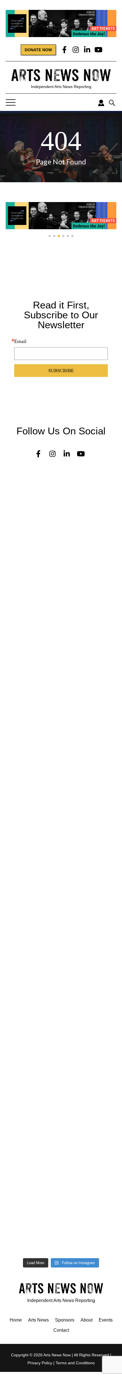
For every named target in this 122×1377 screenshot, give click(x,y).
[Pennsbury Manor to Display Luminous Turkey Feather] (61, 825)
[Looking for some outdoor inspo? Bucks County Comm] (61, 863)
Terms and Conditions (75, 1363)
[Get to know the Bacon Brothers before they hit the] (61, 1194)
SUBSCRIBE (61, 370)
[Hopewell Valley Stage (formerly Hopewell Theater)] (61, 484)
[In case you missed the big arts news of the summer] (61, 928)
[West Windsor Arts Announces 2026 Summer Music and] (61, 956)
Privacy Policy (40, 1363)
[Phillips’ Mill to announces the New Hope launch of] (61, 1005)
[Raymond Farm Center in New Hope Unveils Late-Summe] (61, 561)
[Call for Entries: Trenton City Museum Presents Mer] (61, 522)
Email (20, 341)
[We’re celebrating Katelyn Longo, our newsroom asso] (61, 627)
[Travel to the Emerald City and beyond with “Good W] (61, 1158)
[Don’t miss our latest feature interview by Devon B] (61, 743)
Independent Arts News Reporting (61, 86)
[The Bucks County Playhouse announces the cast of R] (61, 784)
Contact (61, 1330)
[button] (50, 236)
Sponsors (64, 1320)
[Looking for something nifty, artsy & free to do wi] (61, 1122)
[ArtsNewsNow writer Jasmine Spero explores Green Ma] (61, 668)
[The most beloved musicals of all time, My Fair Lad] (61, 1233)
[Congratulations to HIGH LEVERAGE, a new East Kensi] (61, 591)
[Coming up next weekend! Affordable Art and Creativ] (61, 897)
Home (16, 1320)
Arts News (38, 1320)
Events (106, 1320)
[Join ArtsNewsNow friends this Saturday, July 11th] (61, 1073)
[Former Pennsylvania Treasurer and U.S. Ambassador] (61, 707)
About (86, 1320)
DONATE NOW (38, 50)
